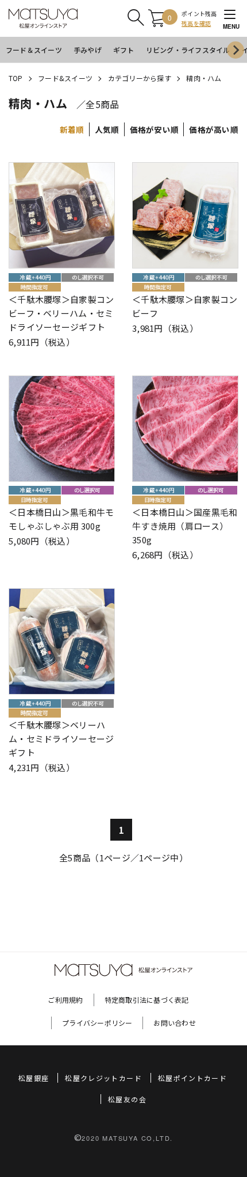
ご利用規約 (65, 1000)
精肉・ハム (203, 78)
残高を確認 (196, 23)
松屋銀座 (33, 1078)
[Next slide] (235, 50)
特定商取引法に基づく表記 (147, 1000)
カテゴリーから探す (139, 78)
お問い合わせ (174, 1023)
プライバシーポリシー (97, 1023)
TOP (16, 78)
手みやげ (88, 50)
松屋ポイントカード (192, 1078)
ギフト (123, 50)
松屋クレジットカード (103, 1078)
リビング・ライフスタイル (188, 50)
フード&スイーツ (65, 78)
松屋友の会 (127, 1099)
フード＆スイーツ (34, 50)
